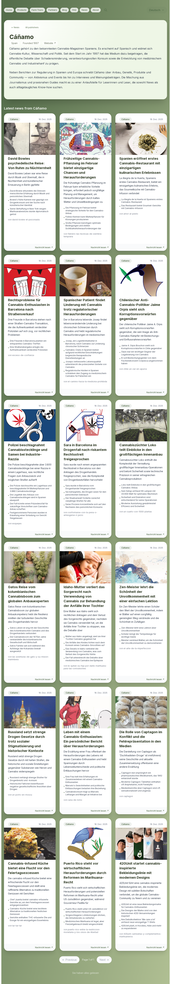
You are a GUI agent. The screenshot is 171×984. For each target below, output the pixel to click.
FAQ (74, 10)
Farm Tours (37, 10)
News (84, 10)
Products (21, 10)
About (96, 10)
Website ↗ (50, 43)
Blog (64, 10)
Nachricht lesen (44, 247)
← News (15, 27)
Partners (52, 10)
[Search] (106, 10)
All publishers (32, 27)
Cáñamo (14, 119)
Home (9, 10)
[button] (30, 183)
